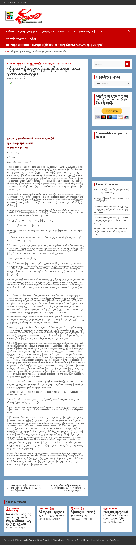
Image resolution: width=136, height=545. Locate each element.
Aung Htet (23, 528)
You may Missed (16, 501)
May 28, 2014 (12, 78)
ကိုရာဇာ (20, 64)
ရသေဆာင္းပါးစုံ (12, 511)
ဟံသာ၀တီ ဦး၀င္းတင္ (51, 64)
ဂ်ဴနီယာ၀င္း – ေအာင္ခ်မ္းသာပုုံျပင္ (83, 513)
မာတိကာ (10, 31)
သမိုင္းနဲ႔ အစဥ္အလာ (15, 38)
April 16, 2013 (109, 522)
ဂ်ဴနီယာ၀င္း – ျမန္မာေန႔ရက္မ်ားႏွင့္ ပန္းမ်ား (51, 513)
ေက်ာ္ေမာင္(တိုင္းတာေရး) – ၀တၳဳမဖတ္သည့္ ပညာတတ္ (111, 231)
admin (22, 78)
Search (127, 64)
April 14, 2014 (44, 519)
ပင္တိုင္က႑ (33, 38)
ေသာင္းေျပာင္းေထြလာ (87, 31)
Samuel (97, 189)
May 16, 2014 (11, 528)
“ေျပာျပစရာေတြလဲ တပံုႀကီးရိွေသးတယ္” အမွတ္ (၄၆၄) (115, 515)
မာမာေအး (15, 509)
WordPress (114, 540)
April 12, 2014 (76, 519)
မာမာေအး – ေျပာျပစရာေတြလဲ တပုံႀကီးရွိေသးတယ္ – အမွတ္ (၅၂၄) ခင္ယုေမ (19, 519)
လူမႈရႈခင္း (46, 31)
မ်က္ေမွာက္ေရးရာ (26, 31)
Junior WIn (43, 509)
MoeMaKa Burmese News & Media (35, 540)
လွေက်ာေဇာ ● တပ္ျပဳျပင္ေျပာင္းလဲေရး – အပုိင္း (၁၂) (111, 220)
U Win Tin (11, 64)
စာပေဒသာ (62, 31)
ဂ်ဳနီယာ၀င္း (75, 509)
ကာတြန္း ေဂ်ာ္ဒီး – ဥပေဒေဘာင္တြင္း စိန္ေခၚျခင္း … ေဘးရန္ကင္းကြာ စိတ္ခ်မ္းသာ (26, 488)
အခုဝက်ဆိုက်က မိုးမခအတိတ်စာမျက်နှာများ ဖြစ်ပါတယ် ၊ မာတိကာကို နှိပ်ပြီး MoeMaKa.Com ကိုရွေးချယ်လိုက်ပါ (54, 45)
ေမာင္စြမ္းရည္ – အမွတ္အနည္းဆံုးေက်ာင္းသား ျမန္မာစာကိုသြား (111, 209)
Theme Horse (83, 540)
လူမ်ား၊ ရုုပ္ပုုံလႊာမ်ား (33, 64)
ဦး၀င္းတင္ (66, 64)
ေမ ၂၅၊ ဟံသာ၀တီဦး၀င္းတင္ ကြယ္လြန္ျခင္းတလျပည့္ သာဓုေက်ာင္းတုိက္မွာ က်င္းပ (66, 488)
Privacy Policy (59, 540)
